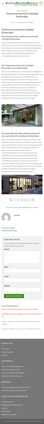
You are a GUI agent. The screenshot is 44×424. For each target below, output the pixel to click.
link (37, 207)
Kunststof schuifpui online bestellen (13, 373)
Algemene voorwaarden (9, 414)
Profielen (4, 355)
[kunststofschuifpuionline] (22, 4)
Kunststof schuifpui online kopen (12, 366)
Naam (6, 267)
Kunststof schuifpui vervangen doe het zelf (15, 387)
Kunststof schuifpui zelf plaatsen (12, 376)
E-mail (6, 276)
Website (7, 286)
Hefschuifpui (6, 349)
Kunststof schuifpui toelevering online (14, 390)
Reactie (6, 249)
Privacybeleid (6, 411)
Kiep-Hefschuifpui (7, 352)
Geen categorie (22, 11)
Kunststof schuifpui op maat (11, 369)
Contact (4, 408)
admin (31, 22)
